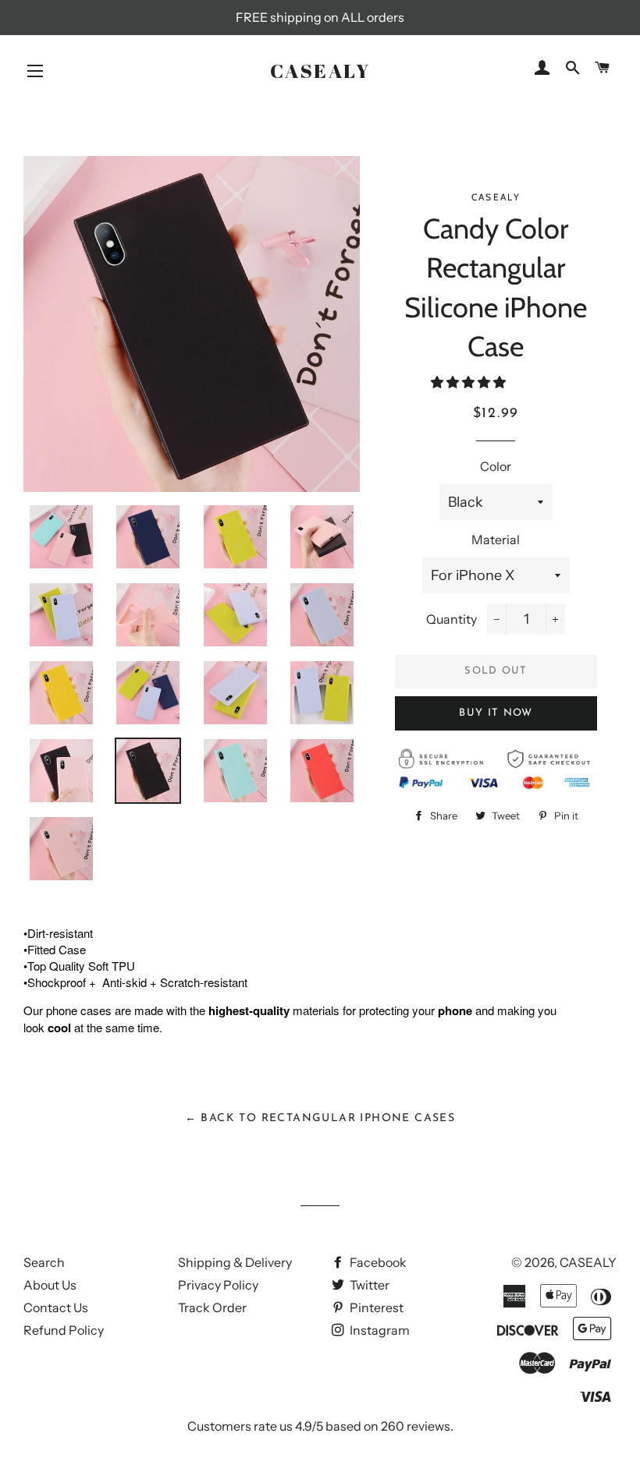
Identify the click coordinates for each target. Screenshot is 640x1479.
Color (495, 466)
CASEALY (320, 70)
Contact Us (55, 1307)
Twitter (368, 1285)
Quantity (451, 619)
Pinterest (375, 1307)
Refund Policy (63, 1330)
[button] (469, 382)
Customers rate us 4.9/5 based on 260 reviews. (320, 1426)
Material (495, 539)
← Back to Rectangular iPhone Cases (320, 1118)
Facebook (377, 1262)
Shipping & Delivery (235, 1262)
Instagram (378, 1330)
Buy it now (495, 713)
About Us (49, 1285)
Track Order (212, 1307)
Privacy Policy (218, 1285)
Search (44, 1262)
